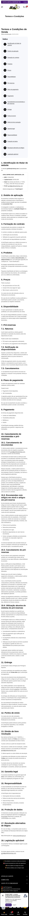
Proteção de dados (11, 141)
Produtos (8, 64)
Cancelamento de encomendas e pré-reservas (14, 102)
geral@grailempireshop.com (15, 186)
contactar (16, 689)
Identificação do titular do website (13, 44)
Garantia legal (9, 128)
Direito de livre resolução (12, 122)
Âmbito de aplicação (11, 51)
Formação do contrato (12, 57)
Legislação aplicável (11, 154)
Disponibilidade (10, 76)
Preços (8, 70)
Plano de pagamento (12, 89)
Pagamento (9, 95)
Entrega (8, 109)
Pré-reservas (9, 83)
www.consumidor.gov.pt (19, 835)
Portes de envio (10, 115)
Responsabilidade (10, 135)
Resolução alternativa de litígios (14, 147)
